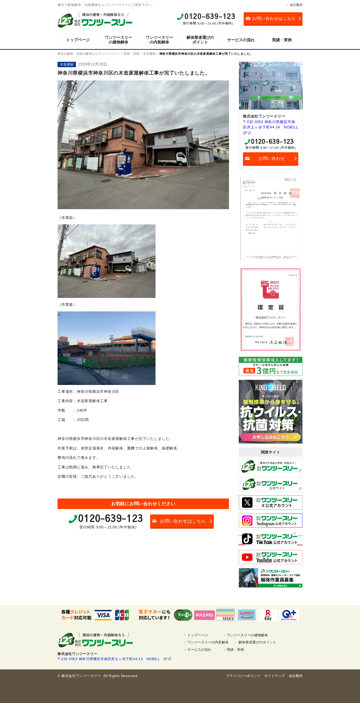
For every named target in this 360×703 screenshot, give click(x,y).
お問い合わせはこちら (274, 18)
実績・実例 (282, 40)
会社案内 (296, 5)
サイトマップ (274, 676)
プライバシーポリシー (243, 676)
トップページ (78, 40)
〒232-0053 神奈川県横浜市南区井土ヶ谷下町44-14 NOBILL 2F (270, 127)
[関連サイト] (270, 466)
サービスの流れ (241, 40)
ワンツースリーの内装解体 (159, 39)
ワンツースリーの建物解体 (118, 39)
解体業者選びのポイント (200, 39)
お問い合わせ (272, 158)
